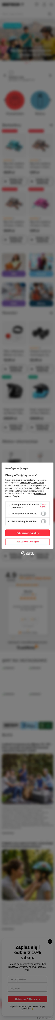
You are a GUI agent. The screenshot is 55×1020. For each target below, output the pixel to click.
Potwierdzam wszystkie (27, 532)
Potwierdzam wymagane (27, 541)
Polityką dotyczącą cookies (32, 483)
